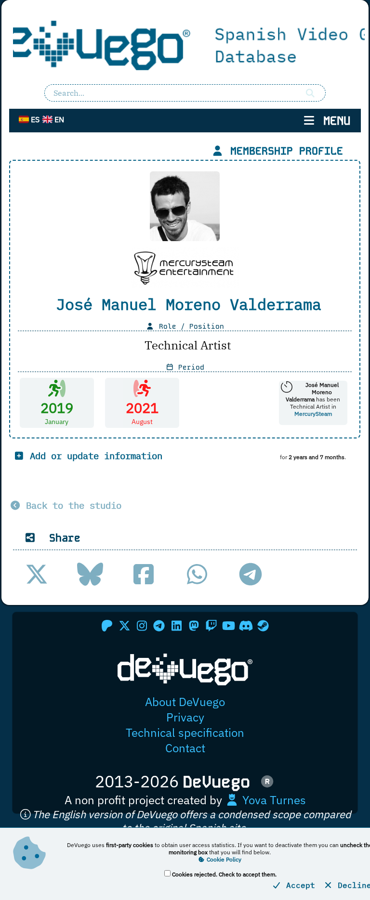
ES (34, 119)
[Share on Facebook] (144, 574)
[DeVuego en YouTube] (228, 625)
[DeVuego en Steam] (263, 625)
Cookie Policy (223, 859)
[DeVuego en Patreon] (107, 625)
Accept (298, 885)
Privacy (185, 717)
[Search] (310, 93)
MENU (333, 120)
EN (58, 119)
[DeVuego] (185, 44)
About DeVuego (185, 701)
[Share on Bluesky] (90, 574)
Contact (185, 748)
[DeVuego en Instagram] (141, 625)
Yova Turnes (272, 800)
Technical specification (185, 732)
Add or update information (93, 456)
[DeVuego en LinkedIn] (176, 625)
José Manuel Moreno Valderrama (188, 304)
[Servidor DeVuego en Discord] (245, 625)
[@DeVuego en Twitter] (124, 625)
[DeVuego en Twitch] (211, 625)
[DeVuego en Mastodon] (193, 625)
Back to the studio (71, 505)
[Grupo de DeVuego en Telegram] (159, 625)
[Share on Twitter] (37, 574)
